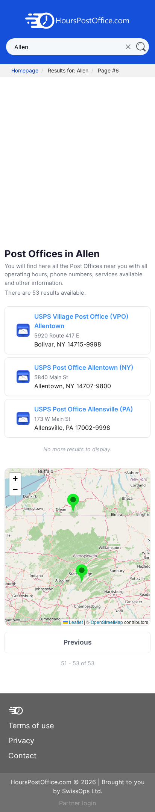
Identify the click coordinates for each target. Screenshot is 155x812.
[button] (73, 503)
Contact (22, 755)
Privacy (21, 740)
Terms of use (31, 725)
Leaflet (75, 622)
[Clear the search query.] (128, 47)
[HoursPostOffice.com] (77, 20)
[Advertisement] (77, 163)
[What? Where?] (140, 46)
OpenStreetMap (107, 622)
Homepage (24, 70)
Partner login (77, 803)
